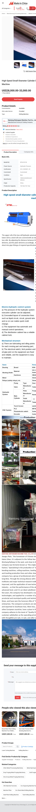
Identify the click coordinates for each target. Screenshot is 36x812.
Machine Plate (7, 790)
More (3, 798)
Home (3, 13)
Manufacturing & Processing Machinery (16, 13)
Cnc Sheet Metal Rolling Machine (24, 790)
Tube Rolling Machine (29, 795)
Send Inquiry (18, 99)
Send (17, 697)
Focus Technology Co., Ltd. (23, 804)
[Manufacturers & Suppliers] (18, 3)
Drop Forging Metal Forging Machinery (14, 772)
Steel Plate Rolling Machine (11, 795)
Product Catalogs (28, 746)
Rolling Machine (23, 750)
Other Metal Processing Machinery (13, 768)
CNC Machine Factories (10, 786)
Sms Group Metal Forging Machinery (13, 777)
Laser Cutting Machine (8, 750)
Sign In (5, 143)
